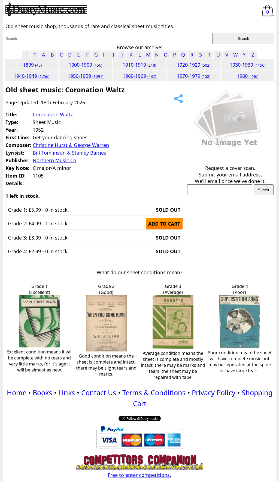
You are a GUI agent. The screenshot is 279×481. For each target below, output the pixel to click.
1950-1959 (85, 76)
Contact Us (98, 392)
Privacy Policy (213, 392)
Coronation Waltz (53, 114)
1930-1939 (247, 64)
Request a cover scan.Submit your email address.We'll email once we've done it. (230, 174)
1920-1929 (193, 64)
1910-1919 (139, 64)
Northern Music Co (54, 160)
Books (42, 392)
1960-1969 (139, 76)
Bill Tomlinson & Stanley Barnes (69, 152)
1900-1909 (85, 64)
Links (66, 392)
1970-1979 (193, 76)
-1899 (31, 64)
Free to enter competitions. (139, 475)
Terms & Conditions (154, 392)
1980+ (247, 76)
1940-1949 (31, 76)
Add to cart (164, 223)
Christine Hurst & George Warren (71, 145)
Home (16, 392)
